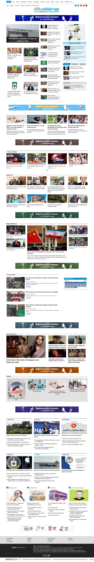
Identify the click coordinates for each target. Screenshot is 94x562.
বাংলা (7, 5)
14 (84, 284)
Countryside (36, 1)
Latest (17, 1)
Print (13, 1)
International (23, 1)
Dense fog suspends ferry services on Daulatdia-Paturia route (77, 87)
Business (42, 1)
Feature (57, 1)
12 (78, 284)
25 (75, 287)
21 (84, 286)
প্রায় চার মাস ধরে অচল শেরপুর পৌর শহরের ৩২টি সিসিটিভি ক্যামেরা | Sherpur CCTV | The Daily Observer (15, 166)
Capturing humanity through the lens (72, 438)
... (37, 284)
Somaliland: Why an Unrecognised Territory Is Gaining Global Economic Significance (79, 512)
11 (75, 284)
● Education (50, 539)
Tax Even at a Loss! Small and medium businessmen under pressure (78, 48)
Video (62, 1)
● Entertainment (51, 538)
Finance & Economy (76, 487)
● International (9, 538)
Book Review (32, 487)
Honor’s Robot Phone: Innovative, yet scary (19, 473)
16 (69, 286)
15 (66, 286)
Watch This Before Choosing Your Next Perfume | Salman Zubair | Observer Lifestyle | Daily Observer (57, 166)
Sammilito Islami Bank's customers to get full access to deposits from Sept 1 (52, 559)
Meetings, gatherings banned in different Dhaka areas (13, 76)
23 (69, 287)
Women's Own (12, 487)
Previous (3, 158)
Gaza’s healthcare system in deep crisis (78, 235)
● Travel (70, 538)
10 (72, 284)
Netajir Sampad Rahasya (34, 511)
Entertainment (11, 334)
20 (81, 286)
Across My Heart (53, 507)
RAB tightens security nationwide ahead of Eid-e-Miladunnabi (19, 559)
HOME (8, 1)
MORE (67, 1)
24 (72, 287)
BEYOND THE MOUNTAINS (56, 513)
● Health (29, 541)
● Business (29, 538)
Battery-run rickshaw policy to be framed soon (82, 559)
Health (52, 1)
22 (66, 287)
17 (72, 286)
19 (78, 286)
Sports (47, 1)
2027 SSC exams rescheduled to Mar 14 (73, 444)
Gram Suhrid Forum (54, 515)
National (30, 1)
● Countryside (9, 541)
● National (8, 539)
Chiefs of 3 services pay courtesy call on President (14, 57)
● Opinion (50, 541)
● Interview (70, 539)
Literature (52, 487)
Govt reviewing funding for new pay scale (18, 442)
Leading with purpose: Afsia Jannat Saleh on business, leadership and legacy (15, 519)
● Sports (29, 539)
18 (75, 286)
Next (90, 158)
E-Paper (11, 5)
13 (81, 284)
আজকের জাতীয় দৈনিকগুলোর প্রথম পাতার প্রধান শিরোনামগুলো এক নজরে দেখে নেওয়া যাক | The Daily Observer (36, 166)
